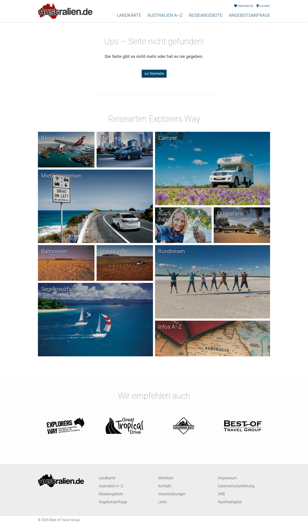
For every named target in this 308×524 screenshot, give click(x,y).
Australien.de (46, 25)
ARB (221, 494)
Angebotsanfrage (249, 15)
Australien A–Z (165, 15)
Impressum (227, 478)
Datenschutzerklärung (236, 486)
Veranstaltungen (171, 494)
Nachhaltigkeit (230, 502)
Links (162, 502)
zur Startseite (154, 74)
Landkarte (129, 15)
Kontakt (264, 6)
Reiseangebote (206, 15)
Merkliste (245, 6)
